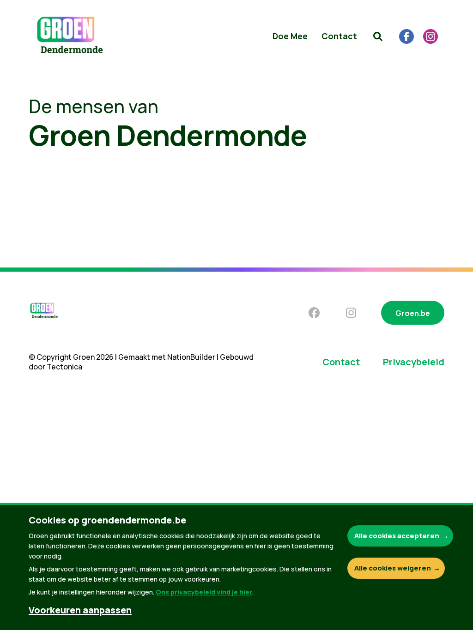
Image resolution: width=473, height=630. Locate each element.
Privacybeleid (413, 362)
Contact (339, 36)
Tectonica (64, 367)
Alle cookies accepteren (396, 536)
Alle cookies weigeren (392, 568)
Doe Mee (290, 36)
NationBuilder (191, 357)
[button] (378, 36)
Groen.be (412, 313)
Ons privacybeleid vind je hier (204, 592)
